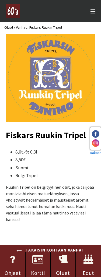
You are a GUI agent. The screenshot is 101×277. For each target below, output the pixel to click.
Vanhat (21, 27)
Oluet (8, 27)
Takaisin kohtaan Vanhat (55, 250)
